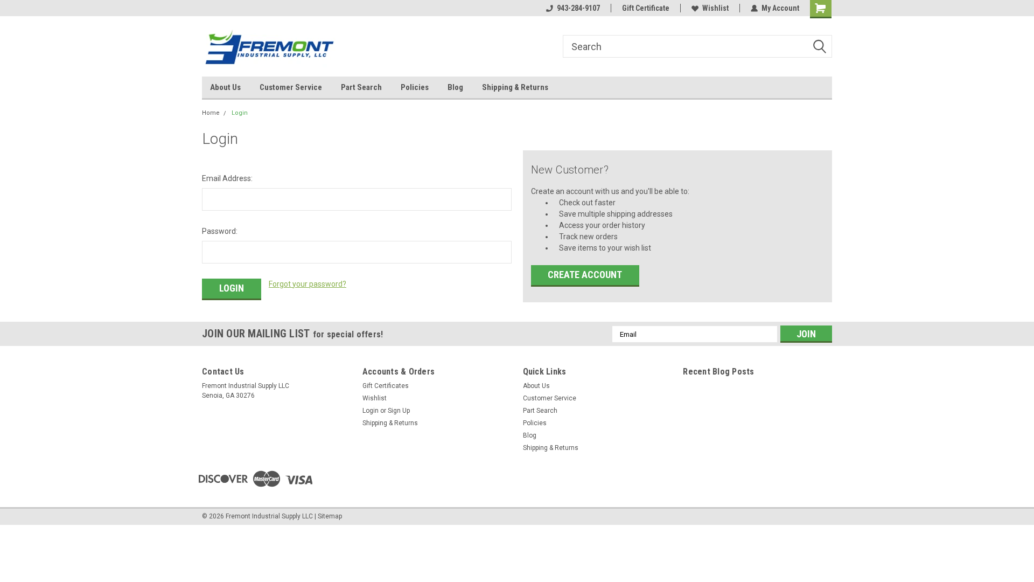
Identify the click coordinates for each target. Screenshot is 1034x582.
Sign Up (399, 410)
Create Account (585, 274)
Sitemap (330, 516)
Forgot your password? (307, 284)
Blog (455, 87)
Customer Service (291, 87)
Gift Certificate (645, 8)
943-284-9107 (578, 8)
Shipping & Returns (515, 87)
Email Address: (227, 178)
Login (240, 112)
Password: (219, 231)
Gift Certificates (385, 386)
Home (211, 112)
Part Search (361, 87)
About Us (225, 87)
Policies (415, 87)
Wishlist (715, 8)
